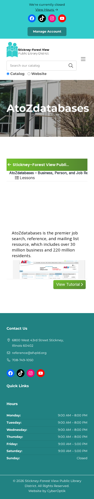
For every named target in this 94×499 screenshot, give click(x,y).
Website (39, 74)
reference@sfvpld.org (29, 353)
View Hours (45, 10)
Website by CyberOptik (47, 491)
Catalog (17, 74)
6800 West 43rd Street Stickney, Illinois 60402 (38, 343)
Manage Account (47, 31)
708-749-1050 (22, 360)
